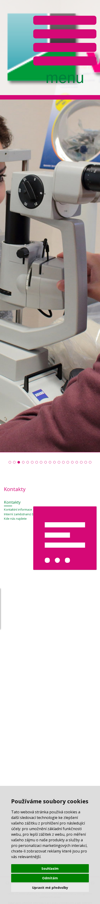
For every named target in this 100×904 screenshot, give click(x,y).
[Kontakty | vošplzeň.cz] (45, 462)
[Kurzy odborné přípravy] (59, 462)
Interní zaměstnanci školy (21, 514)
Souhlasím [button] (50, 868)
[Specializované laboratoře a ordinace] (23, 462)
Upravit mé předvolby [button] (50, 887)
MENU (65, 48)
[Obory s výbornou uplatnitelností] (28, 462)
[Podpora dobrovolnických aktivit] (72, 462)
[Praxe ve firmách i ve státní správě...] (18, 462)
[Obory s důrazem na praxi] (36, 462)
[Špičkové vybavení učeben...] (14, 462)
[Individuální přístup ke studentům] (32, 462)
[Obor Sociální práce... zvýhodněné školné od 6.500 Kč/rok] (50, 462)
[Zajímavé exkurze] (68, 462)
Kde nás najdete (15, 518)
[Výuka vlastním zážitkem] (54, 462)
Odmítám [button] (50, 878)
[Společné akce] (41, 462)
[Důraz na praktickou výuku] (10, 462)
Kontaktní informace (18, 509)
